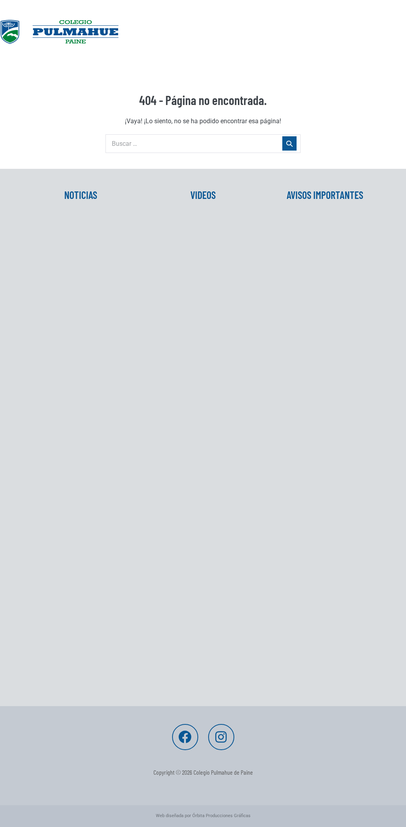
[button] (203, 65)
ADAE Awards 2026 (60, 644)
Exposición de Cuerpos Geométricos (188, 347)
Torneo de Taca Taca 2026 (315, 238)
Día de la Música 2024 (186, 307)
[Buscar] (289, 143)
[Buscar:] (203, 143)
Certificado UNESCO (61, 372)
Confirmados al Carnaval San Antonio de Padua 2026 (319, 327)
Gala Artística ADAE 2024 (191, 282)
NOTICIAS (80, 195)
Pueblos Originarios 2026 (69, 555)
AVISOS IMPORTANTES (325, 195)
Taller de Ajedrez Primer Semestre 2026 (67, 437)
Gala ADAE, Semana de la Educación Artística (312, 372)
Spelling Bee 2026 (58, 397)
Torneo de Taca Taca (62, 282)
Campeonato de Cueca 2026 (317, 287)
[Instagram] (221, 737)
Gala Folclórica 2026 (305, 262)
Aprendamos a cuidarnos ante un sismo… (77, 684)
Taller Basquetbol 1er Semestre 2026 (78, 526)
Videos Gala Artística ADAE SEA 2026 (200, 253)
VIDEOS (203, 195)
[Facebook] (185, 737)
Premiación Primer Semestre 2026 (75, 481)
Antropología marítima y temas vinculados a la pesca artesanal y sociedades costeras (79, 610)
